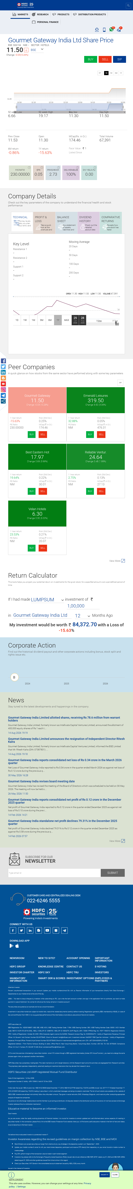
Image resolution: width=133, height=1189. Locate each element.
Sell (105, 59)
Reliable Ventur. (96, 452)
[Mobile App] (104, 30)
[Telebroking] (97, 30)
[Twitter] (21, 930)
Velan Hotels (37, 509)
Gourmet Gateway (37, 395)
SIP (119, 59)
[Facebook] (13, 930)
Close (115, 1175)
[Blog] (39, 930)
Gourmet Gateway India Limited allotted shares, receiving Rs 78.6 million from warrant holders (64, 719)
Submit (112, 872)
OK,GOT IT (104, 1175)
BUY (32, 434)
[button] (37, 50)
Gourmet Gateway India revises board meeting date (41, 781)
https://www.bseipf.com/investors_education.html (24, 1128)
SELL (42, 434)
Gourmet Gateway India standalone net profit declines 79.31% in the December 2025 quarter (62, 822)
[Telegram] (64, 930)
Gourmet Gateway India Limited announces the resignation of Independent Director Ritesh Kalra (66, 740)
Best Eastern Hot (37, 452)
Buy (90, 59)
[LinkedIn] (30, 930)
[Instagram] (56, 930)
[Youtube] (47, 930)
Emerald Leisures (96, 395)
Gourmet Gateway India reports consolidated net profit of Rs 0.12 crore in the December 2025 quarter (64, 801)
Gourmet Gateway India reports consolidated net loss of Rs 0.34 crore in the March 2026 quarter (65, 761)
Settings (21, 1186)
